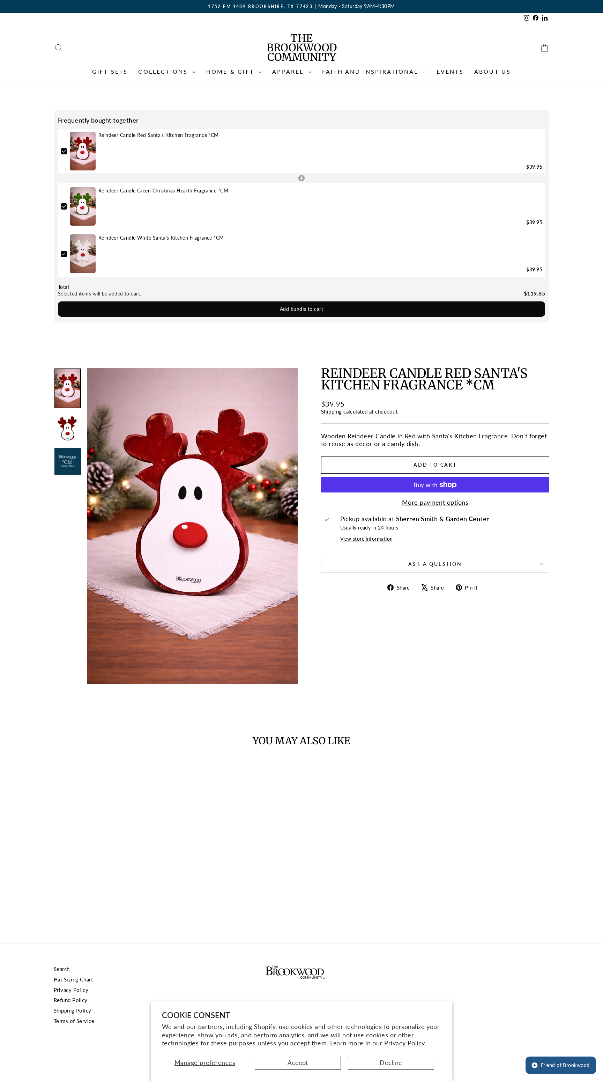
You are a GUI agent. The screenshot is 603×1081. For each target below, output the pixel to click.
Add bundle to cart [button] (301, 309)
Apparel (289, 71)
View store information (366, 539)
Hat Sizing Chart (73, 979)
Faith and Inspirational (371, 71)
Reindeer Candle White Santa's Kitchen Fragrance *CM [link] (161, 238)
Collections (164, 71)
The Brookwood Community (302, 47)
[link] (83, 151)
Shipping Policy (72, 1010)
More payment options (435, 502)
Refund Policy (71, 1000)
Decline (391, 1062)
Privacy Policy (404, 1043)
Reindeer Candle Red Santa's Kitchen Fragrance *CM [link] (158, 135)
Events (450, 71)
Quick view (113, 873)
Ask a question (435, 564)
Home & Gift (231, 71)
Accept (298, 1062)
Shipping (331, 411)
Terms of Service (74, 1021)
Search (62, 969)
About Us (492, 71)
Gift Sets (110, 71)
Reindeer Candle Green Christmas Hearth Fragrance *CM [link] (163, 190)
